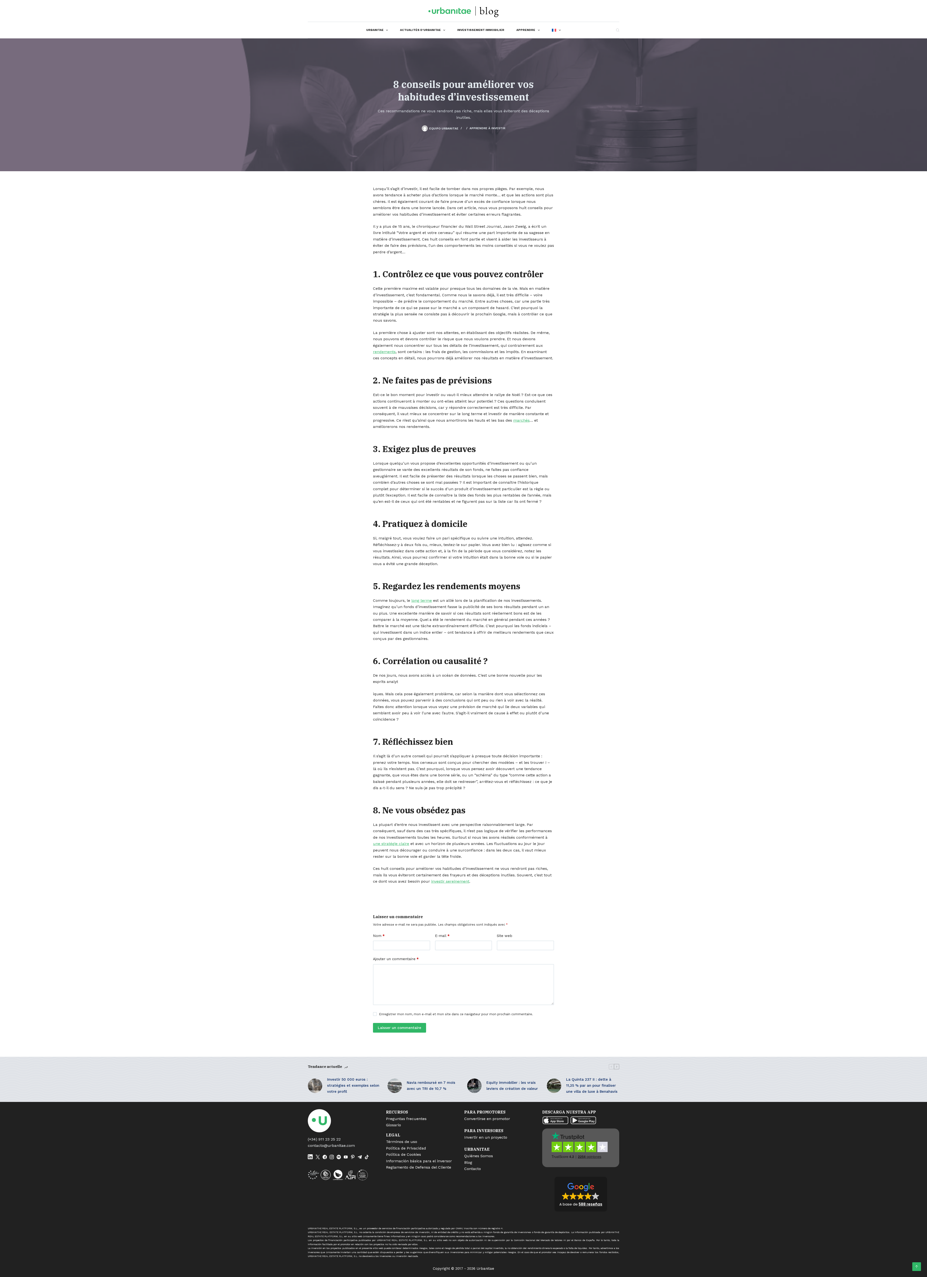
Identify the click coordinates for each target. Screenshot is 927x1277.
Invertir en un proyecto (485, 1137)
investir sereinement (450, 881)
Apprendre (525, 30)
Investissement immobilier (480, 30)
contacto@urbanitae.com (331, 1145)
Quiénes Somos (478, 1156)
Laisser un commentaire (399, 1028)
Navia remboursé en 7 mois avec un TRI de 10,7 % (431, 1085)
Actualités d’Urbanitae (420, 30)
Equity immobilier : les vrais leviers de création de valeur (512, 1085)
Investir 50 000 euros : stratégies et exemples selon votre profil (353, 1085)
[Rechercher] (617, 30)
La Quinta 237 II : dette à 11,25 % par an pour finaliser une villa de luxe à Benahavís (592, 1085)
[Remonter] (916, 1266)
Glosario (393, 1125)
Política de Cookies (403, 1154)
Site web (504, 936)
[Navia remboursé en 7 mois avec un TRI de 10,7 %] (394, 1085)
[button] (581, 1194)
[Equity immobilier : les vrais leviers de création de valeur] (474, 1085)
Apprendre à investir (487, 128)
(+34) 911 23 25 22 (324, 1139)
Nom (379, 936)
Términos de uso (401, 1141)
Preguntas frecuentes (406, 1118)
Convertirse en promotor (487, 1118)
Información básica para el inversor (419, 1161)
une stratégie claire (391, 843)
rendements (384, 351)
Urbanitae (375, 30)
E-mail (442, 936)
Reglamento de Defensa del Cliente (418, 1167)
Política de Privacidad (406, 1148)
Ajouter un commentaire (396, 959)
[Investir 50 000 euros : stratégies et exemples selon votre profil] (315, 1085)
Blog (468, 1162)
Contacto (472, 1168)
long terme (421, 600)
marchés (521, 420)
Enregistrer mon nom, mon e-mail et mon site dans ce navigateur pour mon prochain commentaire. (456, 1014)
